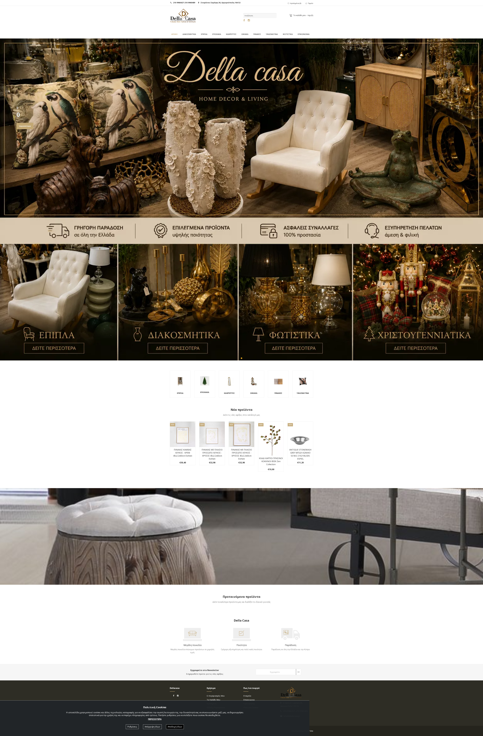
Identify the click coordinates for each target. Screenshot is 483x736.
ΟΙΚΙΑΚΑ (244, 34)
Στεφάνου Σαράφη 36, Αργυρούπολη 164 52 (219, 2)
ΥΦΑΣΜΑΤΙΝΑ (272, 34)
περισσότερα (25, 126)
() (295, 3)
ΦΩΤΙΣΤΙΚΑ (288, 34)
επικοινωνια (248, 699)
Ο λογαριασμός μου (216, 695)
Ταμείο (310, 3)
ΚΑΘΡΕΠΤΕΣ (231, 34)
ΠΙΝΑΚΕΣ (257, 34)
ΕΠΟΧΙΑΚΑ (216, 34)
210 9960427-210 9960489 (183, 2)
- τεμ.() (303, 15)
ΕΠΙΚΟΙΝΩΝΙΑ (303, 34)
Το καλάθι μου (213, 699)
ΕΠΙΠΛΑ (204, 34)
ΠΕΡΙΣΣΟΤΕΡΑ (155, 719)
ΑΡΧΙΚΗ (174, 34)
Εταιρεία (247, 695)
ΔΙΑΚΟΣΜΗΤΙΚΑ (189, 34)
